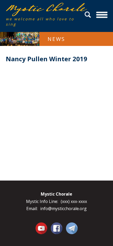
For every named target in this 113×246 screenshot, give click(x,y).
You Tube (41, 228)
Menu (102, 15)
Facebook (57, 225)
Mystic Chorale (36, 8)
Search (88, 15)
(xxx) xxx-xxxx (74, 201)
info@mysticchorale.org (63, 208)
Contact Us (72, 228)
